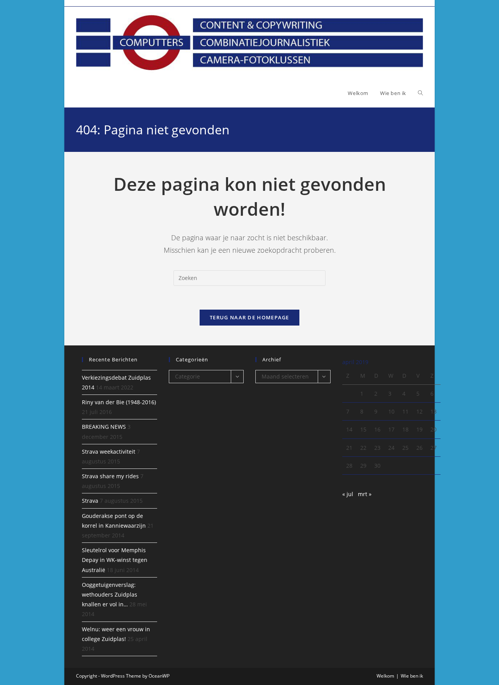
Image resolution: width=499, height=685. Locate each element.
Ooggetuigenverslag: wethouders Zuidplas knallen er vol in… (109, 594)
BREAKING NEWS (104, 426)
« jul (347, 494)
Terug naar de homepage (249, 317)
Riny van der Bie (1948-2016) (119, 402)
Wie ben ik (412, 676)
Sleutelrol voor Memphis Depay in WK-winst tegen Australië (114, 559)
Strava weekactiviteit (108, 451)
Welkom (385, 676)
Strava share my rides (110, 476)
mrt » (365, 494)
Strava (90, 500)
